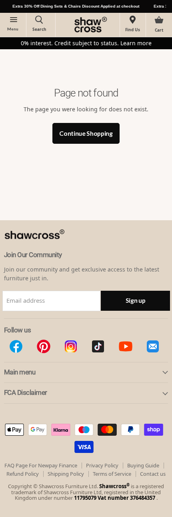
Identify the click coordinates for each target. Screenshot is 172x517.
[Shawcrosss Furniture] (43, 247)
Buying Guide (143, 465)
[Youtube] (125, 346)
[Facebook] (16, 346)
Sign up (136, 300)
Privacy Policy (102, 465)
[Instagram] (70, 346)
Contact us (153, 473)
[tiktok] (98, 346)
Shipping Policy (66, 473)
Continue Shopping (86, 133)
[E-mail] (152, 346)
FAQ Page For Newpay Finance (40, 465)
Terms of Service (112, 473)
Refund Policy (22, 473)
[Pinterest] (43, 346)
